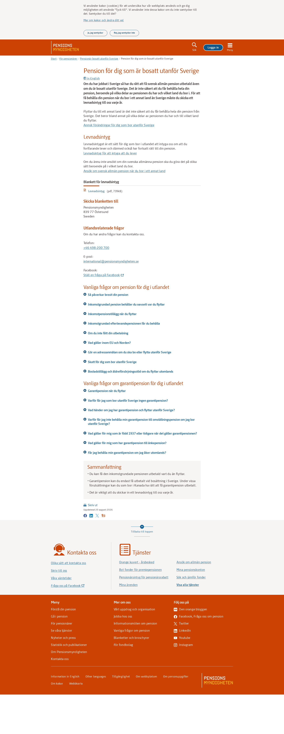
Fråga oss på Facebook (73, 586)
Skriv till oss (59, 570)
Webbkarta (76, 683)
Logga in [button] (213, 47)
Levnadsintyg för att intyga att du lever (110, 153)
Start (54, 58)
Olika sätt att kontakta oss (68, 563)
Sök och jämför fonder (191, 577)
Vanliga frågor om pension (132, 630)
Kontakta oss (60, 659)
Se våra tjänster (61, 630)
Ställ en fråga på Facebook (102, 275)
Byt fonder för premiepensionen (140, 570)
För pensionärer (68, 58)
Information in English (65, 676)
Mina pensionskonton (191, 570)
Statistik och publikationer (69, 645)
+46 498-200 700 (96, 248)
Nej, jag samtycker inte (124, 32)
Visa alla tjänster (188, 585)
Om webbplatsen (146, 676)
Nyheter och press (63, 638)
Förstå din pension (63, 609)
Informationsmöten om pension (135, 623)
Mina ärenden (128, 585)
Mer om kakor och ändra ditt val (103, 20)
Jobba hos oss (123, 616)
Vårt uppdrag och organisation (134, 609)
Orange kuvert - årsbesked (136, 562)
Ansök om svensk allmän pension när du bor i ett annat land (124, 171)
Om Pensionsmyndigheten (69, 652)
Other (95, 676)
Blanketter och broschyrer (131, 638)
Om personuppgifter (176, 676)
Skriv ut (92, 505)
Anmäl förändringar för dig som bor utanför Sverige (118, 125)
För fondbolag (123, 645)
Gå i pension (59, 616)
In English (93, 78)
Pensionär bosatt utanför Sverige (99, 58)
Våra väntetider (61, 578)
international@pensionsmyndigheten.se (111, 261)
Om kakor (57, 683)
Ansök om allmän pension (194, 562)
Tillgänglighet (121, 676)
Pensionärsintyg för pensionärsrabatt (143, 577)
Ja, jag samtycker (95, 32)
